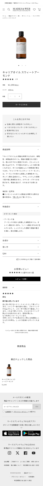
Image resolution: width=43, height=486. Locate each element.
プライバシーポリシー (21, 412)
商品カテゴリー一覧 (14, 16)
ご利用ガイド (15, 461)
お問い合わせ (35, 461)
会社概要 (6, 461)
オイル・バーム (26, 16)
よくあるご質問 (25, 461)
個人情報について (16, 465)
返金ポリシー (28, 473)
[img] (21, 293)
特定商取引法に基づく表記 (31, 465)
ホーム (4, 16)
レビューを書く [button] (21, 279)
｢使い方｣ (16, 197)
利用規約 (31, 477)
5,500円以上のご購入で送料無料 (29, 259)
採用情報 (6, 465)
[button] (3, 9)
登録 (36, 406)
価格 (4, 85)
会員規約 (8, 412)
